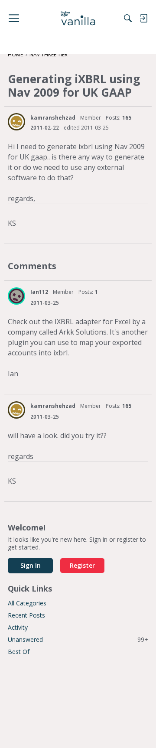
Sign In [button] (30, 565)
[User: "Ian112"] (16, 296)
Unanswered (78, 639)
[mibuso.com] (78, 18)
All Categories (27, 603)
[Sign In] (143, 18)
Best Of (18, 651)
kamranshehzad (52, 117)
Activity (18, 627)
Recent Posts (26, 615)
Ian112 (39, 292)
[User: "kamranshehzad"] (16, 121)
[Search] (128, 18)
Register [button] (82, 565)
